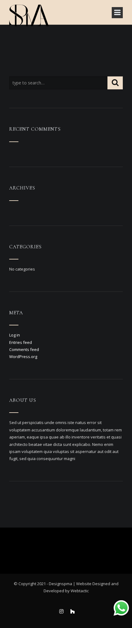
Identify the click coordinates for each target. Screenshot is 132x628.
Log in (14, 335)
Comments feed (24, 349)
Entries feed (20, 342)
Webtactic (80, 590)
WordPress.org (23, 356)
